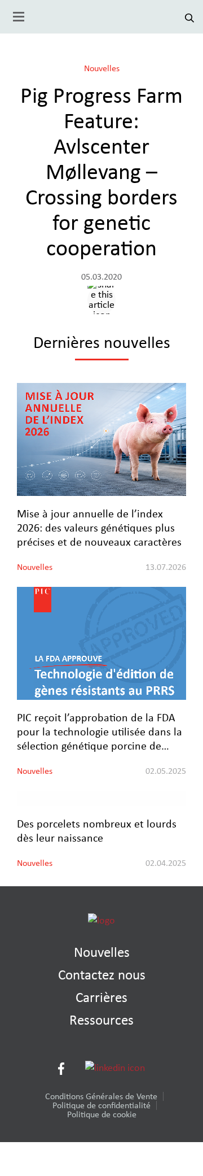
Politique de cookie (101, 1114)
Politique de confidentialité (101, 1105)
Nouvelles (102, 68)
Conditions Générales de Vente (101, 1096)
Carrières (101, 998)
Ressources (101, 1020)
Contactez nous (101, 975)
